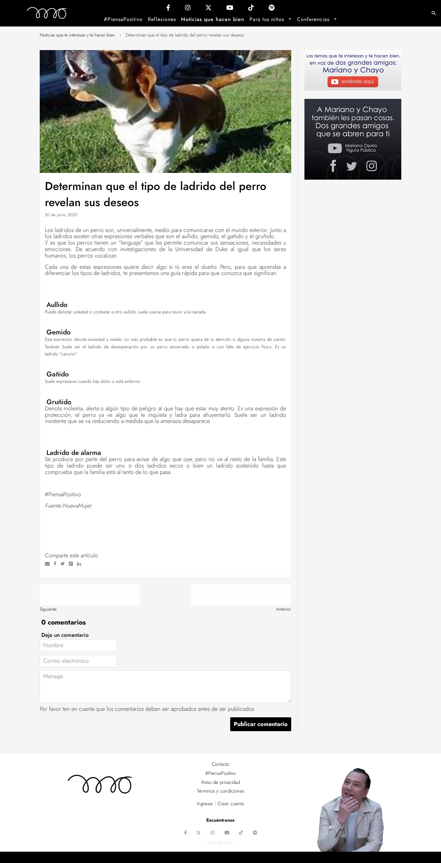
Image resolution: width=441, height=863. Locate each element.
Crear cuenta (231, 803)
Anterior (283, 609)
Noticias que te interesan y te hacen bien (77, 35)
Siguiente (48, 609)
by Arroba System (220, 842)
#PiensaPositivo (123, 19)
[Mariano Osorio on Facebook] (168, 9)
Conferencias (314, 19)
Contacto (220, 764)
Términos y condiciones (220, 791)
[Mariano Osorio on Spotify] (271, 9)
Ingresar (205, 803)
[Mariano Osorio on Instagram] (187, 9)
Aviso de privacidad (220, 782)
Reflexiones (162, 19)
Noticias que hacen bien (212, 19)
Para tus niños (268, 19)
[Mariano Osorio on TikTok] (251, 9)
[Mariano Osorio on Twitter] (208, 9)
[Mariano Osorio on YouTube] (230, 9)
